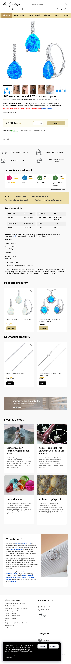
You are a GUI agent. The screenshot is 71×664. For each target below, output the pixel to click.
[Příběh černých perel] (52, 485)
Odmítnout (42, 646)
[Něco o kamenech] (19, 485)
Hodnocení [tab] (21, 196)
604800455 (45, 610)
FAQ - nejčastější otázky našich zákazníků (18, 623)
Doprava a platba (10, 618)
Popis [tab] (7, 196)
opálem (15, 236)
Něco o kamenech (16, 499)
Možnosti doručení (26, 131)
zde (6, 653)
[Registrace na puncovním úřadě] (42, 615)
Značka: (42, 100)
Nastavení (9, 657)
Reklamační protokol (11, 611)
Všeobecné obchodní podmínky (15, 603)
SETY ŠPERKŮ (28, 213)
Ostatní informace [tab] (40, 196)
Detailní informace (8, 112)
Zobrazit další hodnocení (57, 190)
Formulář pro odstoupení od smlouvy (16, 608)
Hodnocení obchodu (11, 628)
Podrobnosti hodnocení (27, 100)
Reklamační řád (10, 606)
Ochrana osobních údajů (12, 616)
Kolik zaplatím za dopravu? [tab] (16, 200)
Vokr (65, 655)
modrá (56, 223)
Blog (6, 620)
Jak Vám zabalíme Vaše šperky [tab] (48, 200)
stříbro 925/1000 (29, 217)
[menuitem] (6, 15)
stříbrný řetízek (46, 108)
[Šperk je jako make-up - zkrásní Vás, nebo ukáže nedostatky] (52, 434)
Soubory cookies (10, 613)
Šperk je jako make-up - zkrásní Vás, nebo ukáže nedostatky (51, 450)
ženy (55, 213)
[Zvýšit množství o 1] (41, 123)
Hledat (66, 4)
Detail (10, 383)
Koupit (56, 123)
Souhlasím (53, 646)
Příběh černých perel (50, 499)
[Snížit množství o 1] (34, 123)
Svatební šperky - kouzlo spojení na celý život (18, 450)
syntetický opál (28, 223)
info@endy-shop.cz (47, 607)
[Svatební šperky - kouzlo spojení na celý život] (19, 434)
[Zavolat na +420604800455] (16, 9)
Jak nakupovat (9, 625)
